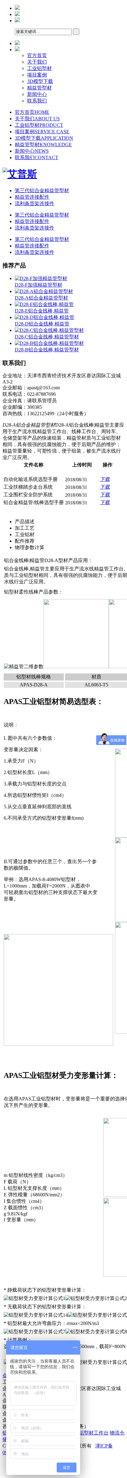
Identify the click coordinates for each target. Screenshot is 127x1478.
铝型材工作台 (94, 1432)
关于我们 (37, 61)
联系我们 (37, 100)
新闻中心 (37, 94)
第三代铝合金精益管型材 (42, 190)
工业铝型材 (39, 68)
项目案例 (37, 74)
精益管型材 (39, 87)
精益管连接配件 (32, 197)
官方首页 (37, 55)
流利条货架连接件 (34, 203)
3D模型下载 (40, 81)
